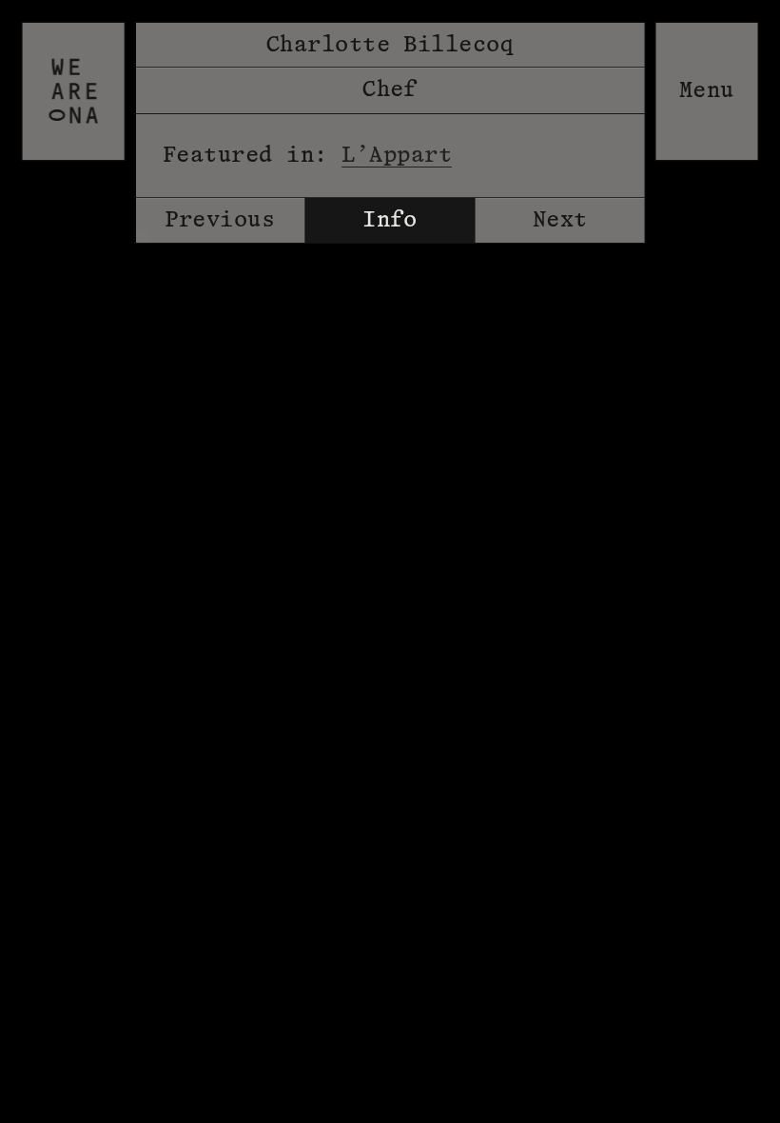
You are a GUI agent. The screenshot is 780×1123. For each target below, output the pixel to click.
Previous (220, 219)
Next (560, 219)
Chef (390, 89)
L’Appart (396, 155)
